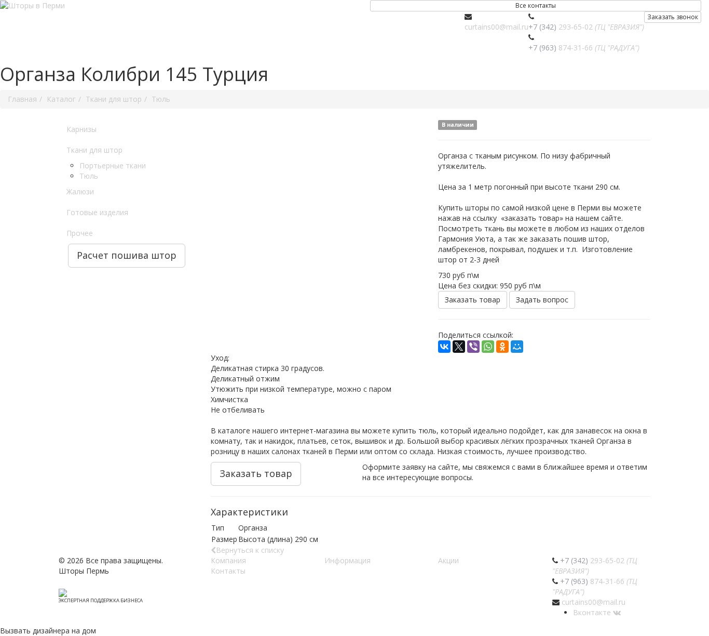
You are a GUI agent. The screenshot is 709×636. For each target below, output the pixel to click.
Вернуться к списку (250, 550)
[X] (459, 346)
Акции (448, 560)
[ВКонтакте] (444, 346)
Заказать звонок (672, 16)
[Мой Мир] (517, 346)
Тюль (88, 176)
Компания (228, 560)
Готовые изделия (97, 212)
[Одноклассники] (502, 346)
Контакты (228, 571)
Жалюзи (80, 191)
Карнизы (81, 129)
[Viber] (473, 346)
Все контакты (535, 5)
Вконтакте (593, 612)
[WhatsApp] (488, 346)
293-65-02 (586, 27)
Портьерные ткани (112, 165)
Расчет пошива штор (126, 255)
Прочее (79, 233)
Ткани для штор (94, 150)
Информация (347, 560)
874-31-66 (583, 47)
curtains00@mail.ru (496, 27)
